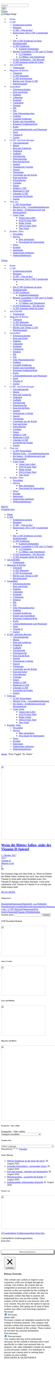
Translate (23, 1149)
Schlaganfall (11, 912)
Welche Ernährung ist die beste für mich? (26, 1161)
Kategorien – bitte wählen (13, 1131)
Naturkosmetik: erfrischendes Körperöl (25, 1182)
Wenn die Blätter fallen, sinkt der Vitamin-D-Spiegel (26, 847)
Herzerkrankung (32, 906)
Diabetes (26, 904)
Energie (10, 906)
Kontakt (38, 2)
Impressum (6, 2)
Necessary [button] (9, 1311)
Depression (16, 904)
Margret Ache (7, 863)
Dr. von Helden (37, 904)
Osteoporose (28, 909)
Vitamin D (6, 860)
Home (4, 754)
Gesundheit (19, 906)
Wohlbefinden (33, 912)
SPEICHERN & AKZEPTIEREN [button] (20, 1357)
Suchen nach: (7, 914)
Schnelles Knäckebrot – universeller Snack (27, 1166)
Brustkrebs (6, 904)
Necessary (12, 1314)
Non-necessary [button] (11, 1333)
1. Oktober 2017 (8, 855)
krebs (42, 906)
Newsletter (49, 2)
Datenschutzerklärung (23, 2)
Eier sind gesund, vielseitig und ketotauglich (27, 1171)
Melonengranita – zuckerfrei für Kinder (25, 1177)
